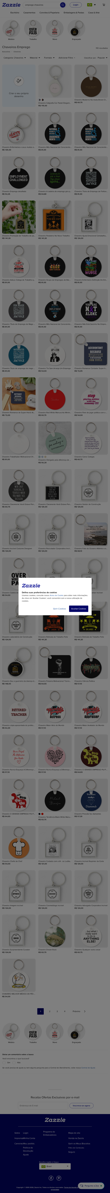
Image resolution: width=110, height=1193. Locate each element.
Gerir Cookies (59, 608)
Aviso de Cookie (56, 595)
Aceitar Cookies (78, 608)
